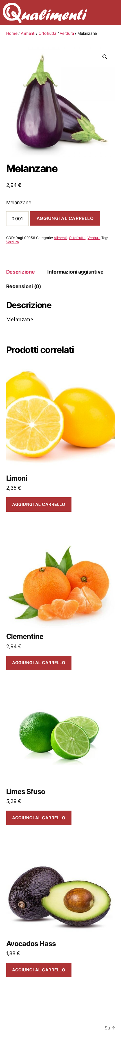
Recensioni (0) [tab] (23, 286)
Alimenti (28, 33)
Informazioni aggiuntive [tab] (75, 272)
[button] (105, 57)
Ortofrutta (47, 33)
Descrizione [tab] (20, 272)
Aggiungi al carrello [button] (38, 504)
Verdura (67, 33)
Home (11, 33)
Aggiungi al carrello (65, 218)
